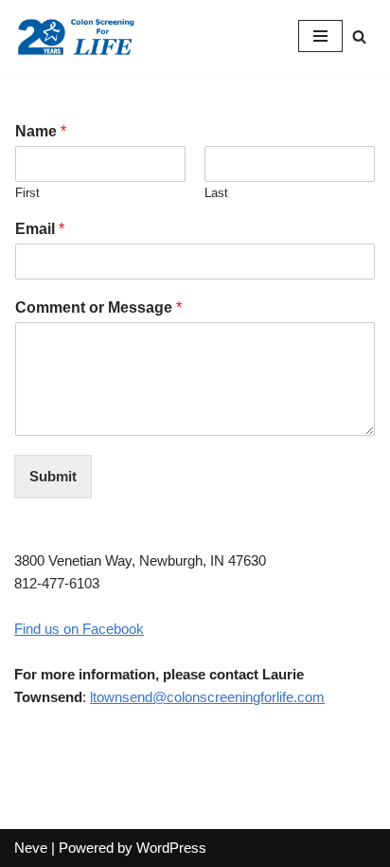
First (27, 193)
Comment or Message (98, 307)
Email (39, 229)
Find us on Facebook (79, 629)
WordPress (171, 848)
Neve (30, 848)
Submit (53, 476)
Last (216, 193)
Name (40, 131)
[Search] (359, 36)
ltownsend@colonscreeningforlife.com (207, 697)
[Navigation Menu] (320, 36)
